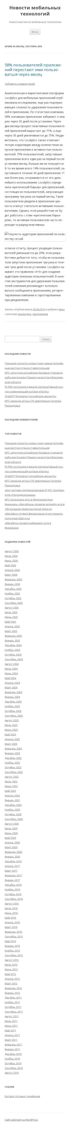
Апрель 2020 (12, 842)
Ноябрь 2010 (12, 1058)
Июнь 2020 (11, 833)
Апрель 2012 (12, 979)
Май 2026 (10, 565)
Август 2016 (12, 903)
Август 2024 (12, 664)
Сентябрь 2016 (14, 899)
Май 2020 (10, 838)
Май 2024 (10, 678)
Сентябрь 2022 (14, 772)
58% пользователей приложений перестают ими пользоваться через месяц (33, 69)
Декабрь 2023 (13, 701)
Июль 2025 (11, 612)
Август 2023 (12, 720)
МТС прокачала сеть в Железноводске (29, 499)
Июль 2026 (11, 556)
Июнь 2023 (11, 730)
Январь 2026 (12, 584)
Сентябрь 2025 (14, 603)
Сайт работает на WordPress (21, 1120)
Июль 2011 (11, 1021)
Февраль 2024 (13, 692)
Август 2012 (12, 960)
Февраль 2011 (13, 1044)
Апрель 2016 (12, 922)
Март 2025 (11, 631)
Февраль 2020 (13, 852)
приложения (40, 314)
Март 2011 (11, 1040)
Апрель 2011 (12, 1035)
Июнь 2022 (11, 786)
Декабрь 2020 (13, 805)
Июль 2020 (11, 828)
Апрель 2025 (12, 626)
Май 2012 (10, 974)
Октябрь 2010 (13, 1063)
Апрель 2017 (12, 866)
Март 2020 (11, 847)
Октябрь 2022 (13, 767)
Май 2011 (10, 1030)
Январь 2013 (12, 946)
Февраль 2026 (13, 579)
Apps (62, 309)
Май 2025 (10, 622)
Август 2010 (12, 1073)
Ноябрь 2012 (12, 950)
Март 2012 (11, 983)
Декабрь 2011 (13, 997)
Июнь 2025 (11, 617)
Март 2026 (11, 575)
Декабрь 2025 (13, 589)
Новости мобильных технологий (35, 11)
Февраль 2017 (13, 875)
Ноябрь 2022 (12, 762)
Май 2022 (10, 791)
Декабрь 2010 (13, 1054)
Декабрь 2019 (13, 861)
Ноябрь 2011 (12, 1002)
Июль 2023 (11, 725)
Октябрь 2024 (13, 654)
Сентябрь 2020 (14, 819)
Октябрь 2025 (13, 598)
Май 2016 (10, 917)
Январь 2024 (12, 697)
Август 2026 (12, 551)
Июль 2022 (11, 781)
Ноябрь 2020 (12, 809)
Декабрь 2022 (13, 758)
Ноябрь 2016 (12, 889)
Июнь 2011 (11, 1026)
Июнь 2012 (11, 969)
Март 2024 (11, 687)
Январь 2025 (12, 640)
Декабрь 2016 (13, 885)
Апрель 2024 (12, 683)
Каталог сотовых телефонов (22, 1096)
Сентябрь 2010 (14, 1068)
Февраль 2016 (13, 932)
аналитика (24, 314)
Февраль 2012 (13, 988)
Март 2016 (11, 927)
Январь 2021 (12, 800)
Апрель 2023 (12, 739)
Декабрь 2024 (13, 645)
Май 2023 (10, 734)
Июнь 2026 (11, 560)
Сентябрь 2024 (14, 659)
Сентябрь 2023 (14, 715)
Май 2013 (10, 941)
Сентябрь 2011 (14, 1011)
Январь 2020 (12, 856)
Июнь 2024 (11, 673)
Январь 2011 (12, 1049)
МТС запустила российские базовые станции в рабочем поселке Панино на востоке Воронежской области (34, 377)
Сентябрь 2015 (14, 936)
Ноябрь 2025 (12, 593)
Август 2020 (12, 824)
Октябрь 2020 (13, 814)
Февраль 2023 (13, 748)
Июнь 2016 (11, 913)
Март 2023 (11, 744)
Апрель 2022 (12, 795)
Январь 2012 (12, 993)
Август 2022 (12, 777)
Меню (35, 31)
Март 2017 (11, 871)
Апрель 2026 (12, 570)
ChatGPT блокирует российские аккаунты (30, 396)
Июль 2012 (11, 964)
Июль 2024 (11, 668)
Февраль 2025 (13, 636)
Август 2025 (12, 607)
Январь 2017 (12, 880)
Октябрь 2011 (13, 1007)
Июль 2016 (11, 908)
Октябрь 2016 (13, 894)
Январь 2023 (12, 753)
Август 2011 (12, 1016)
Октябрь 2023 (13, 711)
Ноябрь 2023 (12, 706)
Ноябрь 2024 (12, 650)
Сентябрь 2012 (14, 955)
